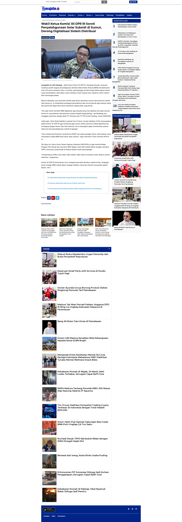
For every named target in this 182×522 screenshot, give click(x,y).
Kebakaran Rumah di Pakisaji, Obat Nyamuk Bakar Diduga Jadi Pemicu (81, 490)
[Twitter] (57, 198)
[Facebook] (49, 198)
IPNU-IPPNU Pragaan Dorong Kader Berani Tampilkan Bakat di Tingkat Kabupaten (129, 69)
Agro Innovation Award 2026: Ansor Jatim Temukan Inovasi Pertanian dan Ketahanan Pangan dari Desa (125, 97)
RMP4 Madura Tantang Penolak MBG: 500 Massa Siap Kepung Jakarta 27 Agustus (83, 389)
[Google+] (53, 198)
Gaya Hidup (99, 15)
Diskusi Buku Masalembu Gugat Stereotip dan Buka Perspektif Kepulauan (73, 177)
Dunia (80, 15)
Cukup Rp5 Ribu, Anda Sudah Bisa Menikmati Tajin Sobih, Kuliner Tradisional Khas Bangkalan (125, 79)
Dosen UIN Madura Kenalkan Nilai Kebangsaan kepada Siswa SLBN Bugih (82, 339)
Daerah (71, 15)
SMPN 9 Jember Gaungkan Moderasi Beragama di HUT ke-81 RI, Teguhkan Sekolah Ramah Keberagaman (125, 44)
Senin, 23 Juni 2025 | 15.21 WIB (48, 34)
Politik (63, 20)
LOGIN (133, 2)
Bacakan (46, 37)
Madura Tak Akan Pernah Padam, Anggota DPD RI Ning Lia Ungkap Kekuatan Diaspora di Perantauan (83, 307)
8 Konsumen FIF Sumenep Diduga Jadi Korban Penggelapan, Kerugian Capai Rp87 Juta (83, 473)
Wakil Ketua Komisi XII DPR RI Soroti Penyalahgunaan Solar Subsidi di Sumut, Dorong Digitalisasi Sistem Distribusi (71, 27)
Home (44, 15)
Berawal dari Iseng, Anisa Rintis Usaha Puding (82, 455)
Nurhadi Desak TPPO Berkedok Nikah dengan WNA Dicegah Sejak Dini (82, 439)
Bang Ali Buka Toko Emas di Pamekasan (79, 321)
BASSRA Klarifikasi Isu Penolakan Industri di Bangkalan (126, 61)
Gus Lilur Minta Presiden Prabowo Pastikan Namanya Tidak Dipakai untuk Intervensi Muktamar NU (126, 107)
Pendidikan (120, 15)
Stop (52, 37)
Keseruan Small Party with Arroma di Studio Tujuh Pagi (67, 183)
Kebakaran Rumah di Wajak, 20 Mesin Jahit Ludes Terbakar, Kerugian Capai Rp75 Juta (80, 372)
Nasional (62, 15)
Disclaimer (61, 516)
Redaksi (46, 516)
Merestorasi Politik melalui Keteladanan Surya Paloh (127, 26)
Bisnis (88, 15)
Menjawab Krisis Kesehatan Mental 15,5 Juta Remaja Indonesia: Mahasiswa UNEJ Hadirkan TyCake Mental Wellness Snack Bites (82, 357)
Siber (53, 516)
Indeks (129, 15)
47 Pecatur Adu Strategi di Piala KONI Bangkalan (127, 52)
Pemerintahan (50, 20)
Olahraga (109, 15)
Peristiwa (53, 15)
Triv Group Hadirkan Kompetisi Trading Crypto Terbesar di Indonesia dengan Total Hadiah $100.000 (83, 407)
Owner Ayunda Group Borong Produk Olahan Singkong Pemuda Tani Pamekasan (75, 188)
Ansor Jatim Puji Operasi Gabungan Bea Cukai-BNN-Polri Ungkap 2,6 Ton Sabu (83, 423)
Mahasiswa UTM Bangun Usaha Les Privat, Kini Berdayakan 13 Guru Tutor (127, 35)
